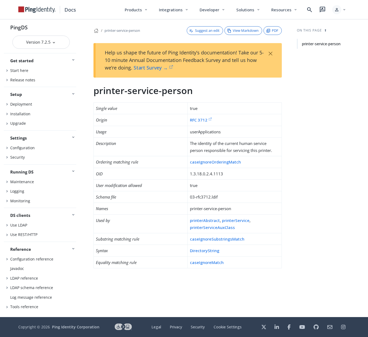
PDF (275, 30)
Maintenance (22, 181)
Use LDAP (18, 225)
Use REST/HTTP (23, 234)
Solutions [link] (248, 9)
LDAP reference (24, 278)
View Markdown (246, 30)
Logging (17, 191)
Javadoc (17, 268)
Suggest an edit (207, 30)
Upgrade (18, 123)
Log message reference (31, 297)
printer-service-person (122, 30)
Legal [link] (156, 326)
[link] (36, 9)
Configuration (22, 147)
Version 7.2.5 (39, 42)
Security (17, 157)
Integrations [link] (174, 9)
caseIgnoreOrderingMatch (215, 162)
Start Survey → (151, 67)
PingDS (18, 27)
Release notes (22, 79)
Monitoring (20, 200)
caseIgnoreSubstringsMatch (217, 239)
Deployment (21, 104)
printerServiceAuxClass (212, 227)
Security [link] (198, 326)
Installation (20, 113)
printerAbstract (205, 220)
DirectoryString (204, 250)
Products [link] (136, 9)
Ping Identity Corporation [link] (75, 326)
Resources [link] (284, 9)
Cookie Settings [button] (228, 326)
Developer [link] (212, 9)
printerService (235, 220)
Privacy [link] (176, 326)
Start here (19, 70)
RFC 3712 (198, 120)
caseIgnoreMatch (207, 262)
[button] (339, 9)
